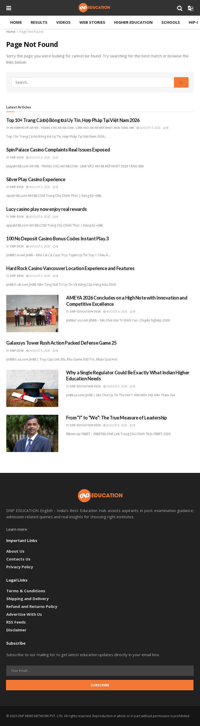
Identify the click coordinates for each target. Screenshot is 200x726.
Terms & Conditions (25, 590)
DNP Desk (17, 157)
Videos (63, 22)
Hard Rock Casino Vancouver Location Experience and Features (70, 268)
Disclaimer (16, 629)
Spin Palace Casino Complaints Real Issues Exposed (58, 149)
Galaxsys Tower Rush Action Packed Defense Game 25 (61, 343)
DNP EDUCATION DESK (85, 311)
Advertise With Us (24, 614)
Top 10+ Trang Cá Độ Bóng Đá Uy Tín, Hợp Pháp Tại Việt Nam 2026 (73, 120)
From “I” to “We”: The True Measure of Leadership (116, 417)
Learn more (16, 529)
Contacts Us (18, 559)
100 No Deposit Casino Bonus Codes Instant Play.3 (57, 238)
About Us (15, 551)
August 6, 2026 (39, 157)
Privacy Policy (19, 566)
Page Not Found (31, 31)
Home (16, 22)
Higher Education (133, 22)
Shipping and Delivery (27, 598)
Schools (170, 22)
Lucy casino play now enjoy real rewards (46, 209)
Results (39, 22)
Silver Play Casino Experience (35, 179)
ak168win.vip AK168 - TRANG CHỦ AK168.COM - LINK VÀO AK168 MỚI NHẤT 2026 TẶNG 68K (72, 128)
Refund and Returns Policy (31, 606)
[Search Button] (181, 82)
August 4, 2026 (150, 128)
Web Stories (92, 22)
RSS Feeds (16, 622)
